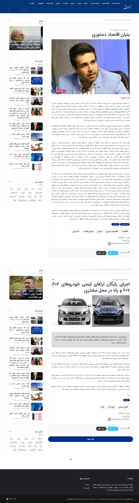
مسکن (86, 3)
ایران (18, 189)
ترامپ (22, 193)
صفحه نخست (116, 3)
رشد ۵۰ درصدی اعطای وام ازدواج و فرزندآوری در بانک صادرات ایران (19, 80)
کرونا (15, 200)
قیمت (29, 196)
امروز (26, 189)
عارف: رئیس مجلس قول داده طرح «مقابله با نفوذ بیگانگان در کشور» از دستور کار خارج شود (19, 125)
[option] (26, 38)
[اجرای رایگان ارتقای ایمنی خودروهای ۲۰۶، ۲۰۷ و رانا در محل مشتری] (37, 70)
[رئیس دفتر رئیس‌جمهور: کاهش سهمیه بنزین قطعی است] (37, 91)
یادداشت (115, 224)
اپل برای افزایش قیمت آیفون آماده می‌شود (19, 165)
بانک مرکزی (39, 193)
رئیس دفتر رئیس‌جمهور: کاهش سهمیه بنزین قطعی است (19, 89)
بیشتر (32, 3)
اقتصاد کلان (105, 3)
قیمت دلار (21, 196)
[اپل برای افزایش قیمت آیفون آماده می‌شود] (37, 167)
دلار (41, 196)
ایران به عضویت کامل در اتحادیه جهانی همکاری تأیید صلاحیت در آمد (19, 100)
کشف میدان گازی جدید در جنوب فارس (19, 135)
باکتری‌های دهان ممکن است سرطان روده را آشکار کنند (19, 155)
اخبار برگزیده (121, 20)
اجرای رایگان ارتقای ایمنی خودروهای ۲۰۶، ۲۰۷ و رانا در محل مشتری (19, 69)
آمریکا (40, 189)
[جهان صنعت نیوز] (127, 6)
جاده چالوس (14, 193)
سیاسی (58, 3)
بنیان (99, 231)
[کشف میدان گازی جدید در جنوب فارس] (37, 137)
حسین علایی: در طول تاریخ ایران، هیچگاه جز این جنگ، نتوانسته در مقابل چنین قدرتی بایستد (26, 44)
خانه (127, 20)
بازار (11, 189)
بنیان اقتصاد (87, 231)
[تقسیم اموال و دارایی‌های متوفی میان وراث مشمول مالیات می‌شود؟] (37, 147)
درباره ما (87, 485)
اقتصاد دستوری (111, 231)
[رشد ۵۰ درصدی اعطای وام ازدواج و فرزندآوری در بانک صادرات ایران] (37, 81)
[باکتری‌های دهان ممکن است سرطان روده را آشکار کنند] (37, 157)
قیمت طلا (13, 196)
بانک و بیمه (49, 3)
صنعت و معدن (95, 3)
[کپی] (109, 243)
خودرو (72, 3)
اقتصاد (124, 231)
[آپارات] (7, 499)
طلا (35, 196)
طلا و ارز (65, 3)
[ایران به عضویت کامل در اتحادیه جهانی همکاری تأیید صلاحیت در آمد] (37, 101)
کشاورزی (40, 3)
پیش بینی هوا (23, 200)
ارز (33, 189)
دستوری (75, 231)
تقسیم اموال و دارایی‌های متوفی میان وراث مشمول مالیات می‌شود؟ (19, 146)
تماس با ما (86, 488)
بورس (79, 3)
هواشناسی (32, 200)
